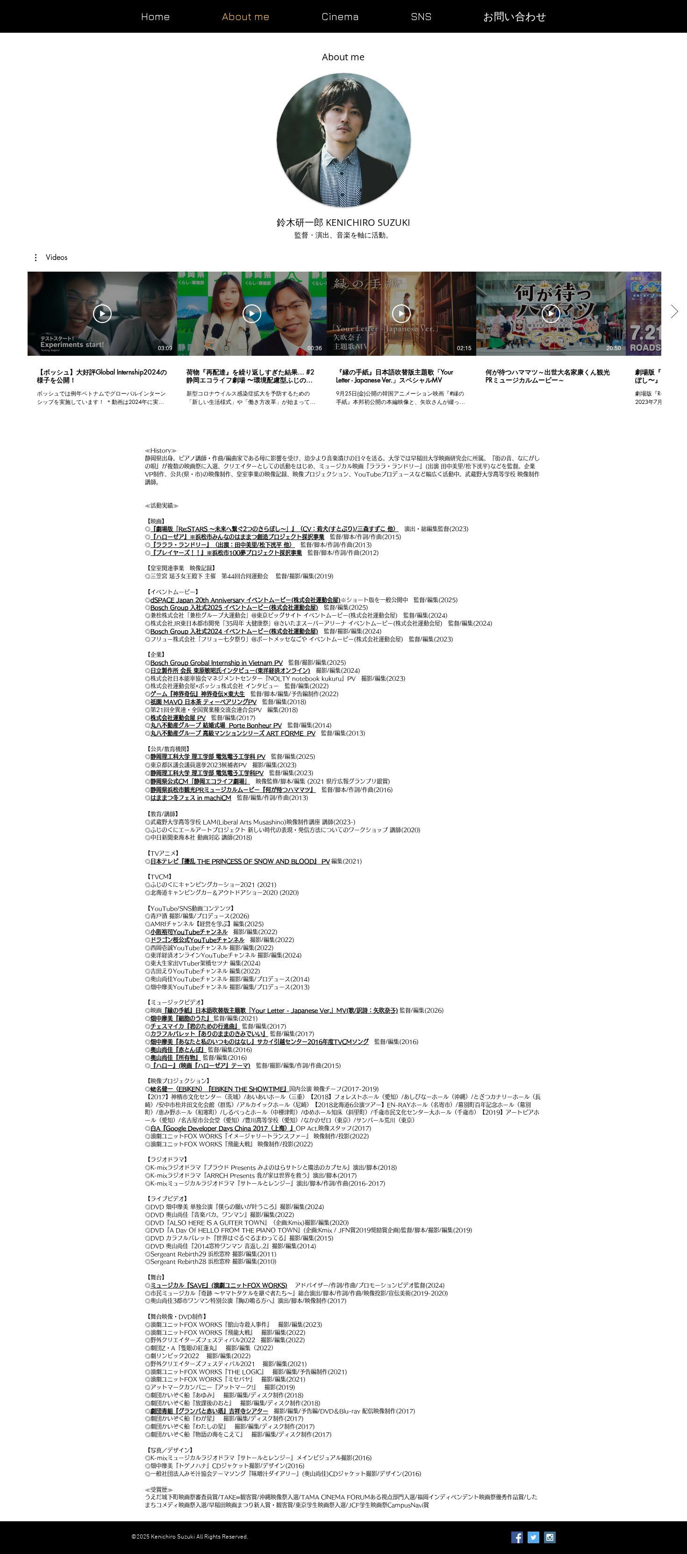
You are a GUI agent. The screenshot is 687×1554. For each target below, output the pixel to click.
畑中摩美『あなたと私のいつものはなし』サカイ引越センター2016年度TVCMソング (259, 1041)
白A (155, 1128)
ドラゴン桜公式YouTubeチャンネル (197, 939)
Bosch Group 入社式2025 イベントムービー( (210, 607)
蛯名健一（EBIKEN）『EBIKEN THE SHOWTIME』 (219, 1089)
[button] (421, 15)
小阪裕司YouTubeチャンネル (189, 932)
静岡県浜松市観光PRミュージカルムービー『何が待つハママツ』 (233, 789)
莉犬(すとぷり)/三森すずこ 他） (358, 529)
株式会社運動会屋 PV (178, 717)
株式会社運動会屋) (294, 607)
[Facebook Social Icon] (517, 1537)
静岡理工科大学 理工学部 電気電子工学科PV (207, 773)
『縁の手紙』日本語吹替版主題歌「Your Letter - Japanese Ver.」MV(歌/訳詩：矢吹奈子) (280, 1010)
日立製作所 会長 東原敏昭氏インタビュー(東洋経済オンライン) (230, 670)
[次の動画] (674, 312)
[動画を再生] (102, 313)
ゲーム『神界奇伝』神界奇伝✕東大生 (197, 694)
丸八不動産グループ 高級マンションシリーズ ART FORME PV (232, 733)
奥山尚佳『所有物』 (175, 1057)
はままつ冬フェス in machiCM (190, 797)
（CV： (307, 529)
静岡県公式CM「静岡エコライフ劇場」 (200, 781)
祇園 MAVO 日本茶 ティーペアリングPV (203, 702)
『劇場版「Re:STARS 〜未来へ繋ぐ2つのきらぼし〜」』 (223, 529)
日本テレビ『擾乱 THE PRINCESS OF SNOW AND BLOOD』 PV (240, 861)
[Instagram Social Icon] (550, 1537)
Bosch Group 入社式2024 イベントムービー (209, 631)
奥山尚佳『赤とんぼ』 (178, 1049)
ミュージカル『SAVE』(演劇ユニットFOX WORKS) (218, 1285)
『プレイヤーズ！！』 (178, 552)
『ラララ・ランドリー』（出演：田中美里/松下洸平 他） (222, 544)
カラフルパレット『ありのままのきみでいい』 (209, 1033)
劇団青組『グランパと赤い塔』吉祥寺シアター (209, 1411)
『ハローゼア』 (170, 537)
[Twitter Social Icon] (533, 1537)
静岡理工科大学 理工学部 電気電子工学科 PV (207, 756)
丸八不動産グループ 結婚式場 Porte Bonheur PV (216, 725)
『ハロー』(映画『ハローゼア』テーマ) (200, 1065)
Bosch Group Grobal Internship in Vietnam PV (216, 662)
